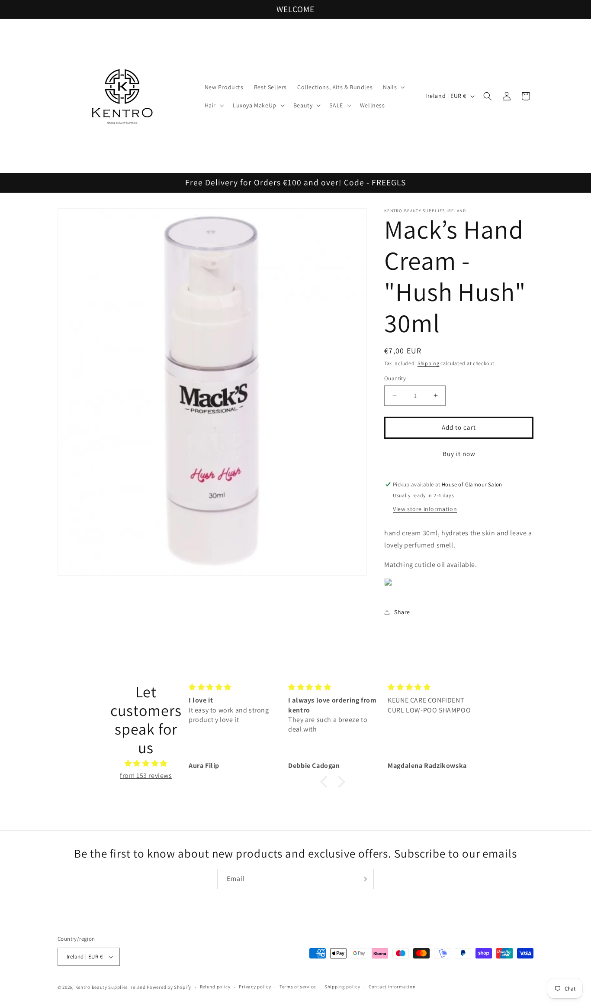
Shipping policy (342, 987)
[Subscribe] (363, 879)
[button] (393, 87)
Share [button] (402, 612)
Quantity (395, 378)
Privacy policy (255, 987)
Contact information (392, 987)
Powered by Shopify (169, 987)
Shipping (429, 363)
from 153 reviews (146, 775)
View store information (425, 509)
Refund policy (215, 987)
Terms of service (297, 987)
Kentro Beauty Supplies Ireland (110, 987)
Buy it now (459, 454)
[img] (146, 763)
